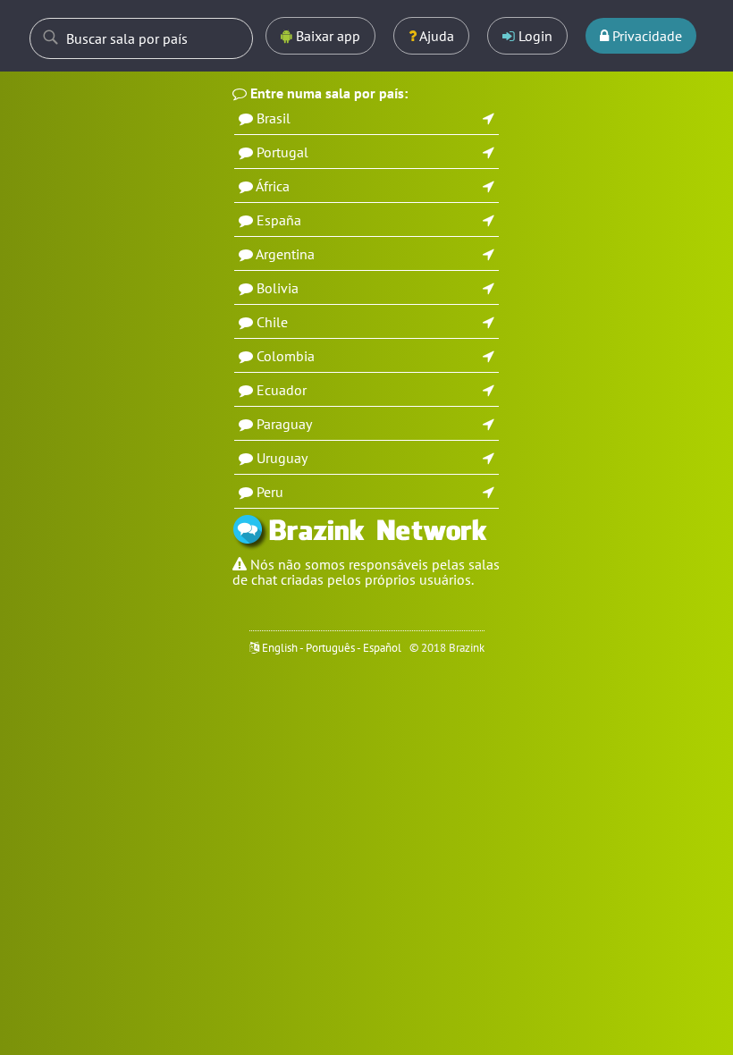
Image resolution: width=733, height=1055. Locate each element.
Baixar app (326, 36)
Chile (272, 322)
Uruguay (282, 458)
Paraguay (284, 424)
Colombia (286, 356)
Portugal (282, 152)
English (280, 647)
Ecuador (282, 390)
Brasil (274, 118)
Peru (270, 492)
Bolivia (278, 288)
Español (382, 647)
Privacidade (645, 36)
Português (330, 647)
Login (533, 36)
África (273, 186)
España (279, 220)
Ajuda (435, 36)
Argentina (285, 254)
